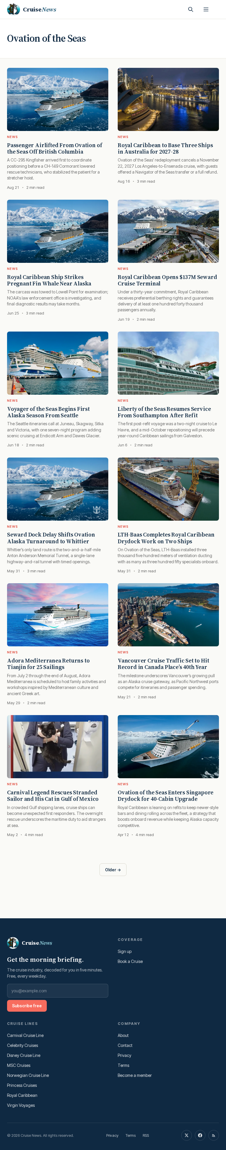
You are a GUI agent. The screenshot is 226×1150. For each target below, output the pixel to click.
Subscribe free (27, 1005)
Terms (123, 1065)
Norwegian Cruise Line (28, 1075)
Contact (125, 1045)
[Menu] (206, 9)
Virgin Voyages (21, 1105)
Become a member (135, 1075)
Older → (113, 869)
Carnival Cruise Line (25, 1035)
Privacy (124, 1055)
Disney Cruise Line (23, 1055)
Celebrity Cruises (22, 1045)
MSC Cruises (18, 1065)
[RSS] (213, 1135)
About (123, 1035)
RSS (146, 1135)
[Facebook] (200, 1135)
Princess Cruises (22, 1085)
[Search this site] (190, 9)
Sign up (125, 951)
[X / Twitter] (186, 1135)
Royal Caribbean (22, 1095)
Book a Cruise (130, 961)
